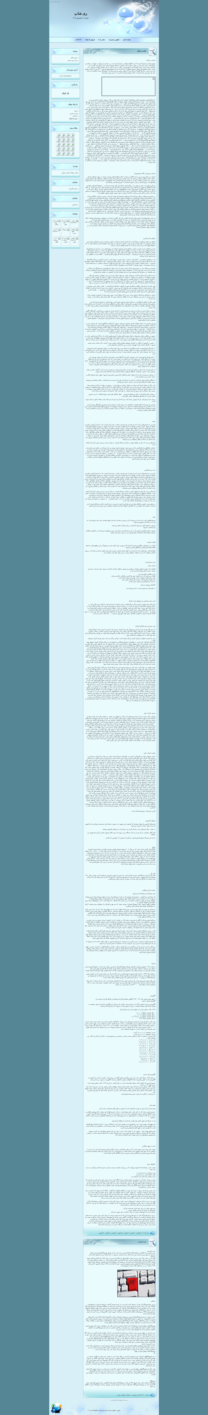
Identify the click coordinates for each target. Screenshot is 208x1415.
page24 (120, 1233)
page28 (139, 1233)
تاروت (76, 111)
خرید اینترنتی (142, 1242)
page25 (126, 1233)
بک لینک (65, 93)
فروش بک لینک (90, 39)
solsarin (75, 116)
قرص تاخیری (73, 113)
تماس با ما (101, 39)
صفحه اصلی (127, 39)
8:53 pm (79, 39)
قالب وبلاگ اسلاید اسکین (70, 173)
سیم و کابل (74, 57)
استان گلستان (73, 189)
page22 (107, 1233)
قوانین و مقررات (114, 39)
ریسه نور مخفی (72, 60)
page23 (114, 1233)
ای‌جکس (75, 204)
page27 (132, 1233)
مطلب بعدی (121, 1395)
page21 (101, 1233)
